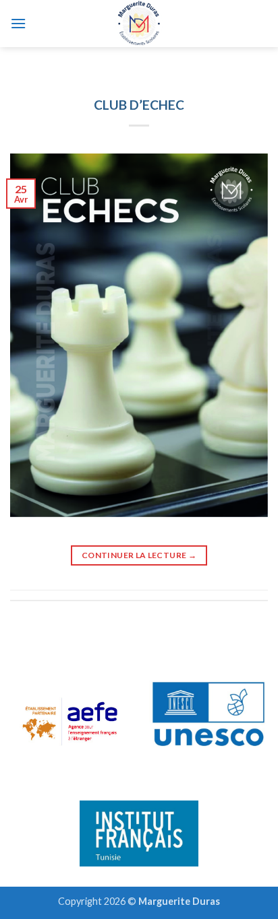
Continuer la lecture (139, 555)
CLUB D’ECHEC (139, 104)
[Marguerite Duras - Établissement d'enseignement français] (139, 23)
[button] (18, 23)
